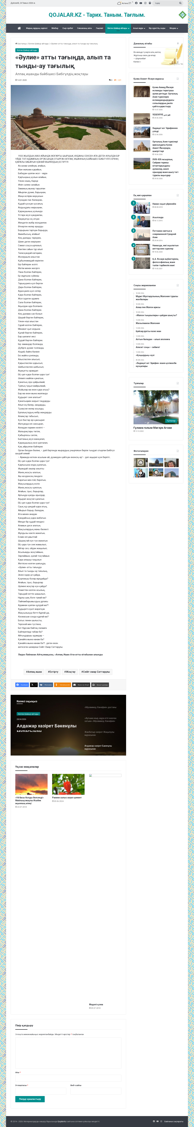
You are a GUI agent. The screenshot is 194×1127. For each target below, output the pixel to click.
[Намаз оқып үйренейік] (142, 208)
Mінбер (55, 28)
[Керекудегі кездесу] (156, 472)
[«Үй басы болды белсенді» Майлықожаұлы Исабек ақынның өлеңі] (31, 784)
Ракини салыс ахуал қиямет (67, 797)
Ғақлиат (99, 28)
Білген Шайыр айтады (117, 28)
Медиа (173, 28)
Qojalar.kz (62, 1121)
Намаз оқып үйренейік (164, 204)
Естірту (54, 671)
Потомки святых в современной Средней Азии (164, 234)
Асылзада (157, 217)
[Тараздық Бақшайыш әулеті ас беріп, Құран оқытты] (156, 462)
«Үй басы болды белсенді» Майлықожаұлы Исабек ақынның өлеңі (29, 800)
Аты (18, 1072)
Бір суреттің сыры (157, 28)
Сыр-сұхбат (67, 28)
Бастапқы (22, 44)
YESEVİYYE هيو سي (161, 114)
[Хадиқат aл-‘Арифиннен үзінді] (142, 132)
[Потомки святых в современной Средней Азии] (142, 235)
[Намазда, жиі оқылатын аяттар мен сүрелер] (142, 249)
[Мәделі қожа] (105, 888)
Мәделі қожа (96, 1004)
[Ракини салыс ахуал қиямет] (68, 784)
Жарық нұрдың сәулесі (36, 28)
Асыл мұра (138, 28)
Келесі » (137, 62)
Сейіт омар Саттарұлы (96, 671)
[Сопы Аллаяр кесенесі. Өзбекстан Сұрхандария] (171, 472)
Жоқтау (70, 671)
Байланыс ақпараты (173, 1121)
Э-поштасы (21, 1085)
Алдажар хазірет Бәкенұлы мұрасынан (47, 726)
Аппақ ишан (35, 671)
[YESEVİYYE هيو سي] (142, 118)
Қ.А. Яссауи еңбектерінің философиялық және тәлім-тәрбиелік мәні (165, 262)
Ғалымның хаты (84, 28)
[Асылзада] (142, 221)
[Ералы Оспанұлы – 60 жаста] (171, 462)
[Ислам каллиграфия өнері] (141, 462)
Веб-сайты (75, 1085)
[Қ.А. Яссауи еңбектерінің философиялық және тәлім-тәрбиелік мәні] (142, 263)
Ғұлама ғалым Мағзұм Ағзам (153, 427)
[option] (68, 725)
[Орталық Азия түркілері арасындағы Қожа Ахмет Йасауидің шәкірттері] (142, 146)
